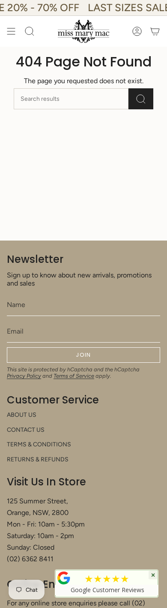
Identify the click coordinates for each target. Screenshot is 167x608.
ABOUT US (21, 414)
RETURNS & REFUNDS (38, 459)
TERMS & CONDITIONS (39, 444)
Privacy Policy (24, 376)
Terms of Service (74, 376)
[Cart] (155, 31)
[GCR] (64, 578)
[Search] (140, 98)
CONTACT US (26, 429)
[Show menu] (11, 31)
